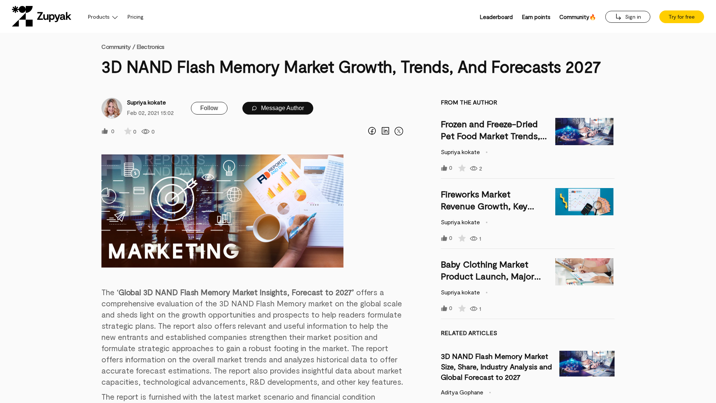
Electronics (150, 46)
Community (118, 46)
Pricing (136, 16)
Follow (209, 108)
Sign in (632, 16)
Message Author (282, 108)
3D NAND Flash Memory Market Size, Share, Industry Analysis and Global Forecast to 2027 (496, 366)
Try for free (682, 17)
